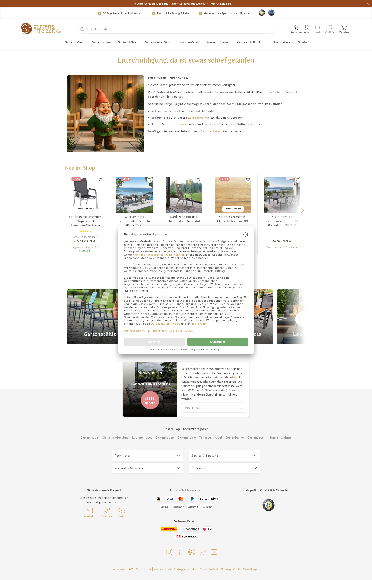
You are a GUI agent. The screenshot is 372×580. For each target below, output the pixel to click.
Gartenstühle (127, 42)
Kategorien (196, 118)
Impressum (119, 569)
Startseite (180, 124)
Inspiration (282, 42)
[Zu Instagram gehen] (169, 553)
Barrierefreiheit (209, 569)
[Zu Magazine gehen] (158, 553)
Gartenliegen (256, 437)
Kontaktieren (212, 131)
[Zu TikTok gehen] (202, 553)
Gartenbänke (235, 437)
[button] (302, 210)
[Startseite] (41, 29)
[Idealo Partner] (271, 12)
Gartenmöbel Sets (157, 42)
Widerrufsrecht (163, 569)
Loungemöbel (188, 42)
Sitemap (225, 569)
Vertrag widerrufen (185, 569)
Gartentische (101, 42)
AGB (131, 569)
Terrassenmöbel (210, 437)
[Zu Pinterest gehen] (191, 553)
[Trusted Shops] (262, 12)
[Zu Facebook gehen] (180, 553)
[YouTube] (214, 553)
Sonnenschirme (217, 42)
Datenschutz (144, 569)
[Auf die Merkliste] (100, 180)
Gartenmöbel (90, 437)
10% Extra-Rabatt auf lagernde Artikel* (181, 3)
